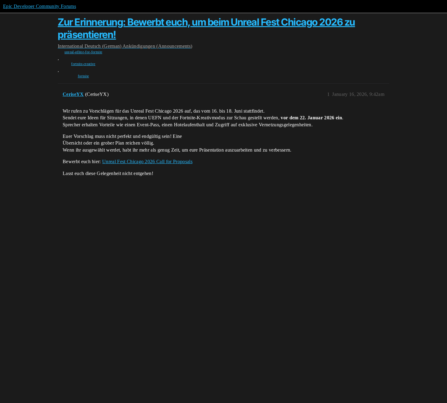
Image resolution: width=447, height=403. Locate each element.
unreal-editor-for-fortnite (83, 52)
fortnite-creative (83, 64)
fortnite (83, 76)
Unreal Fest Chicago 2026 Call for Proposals (147, 161)
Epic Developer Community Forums (39, 6)
